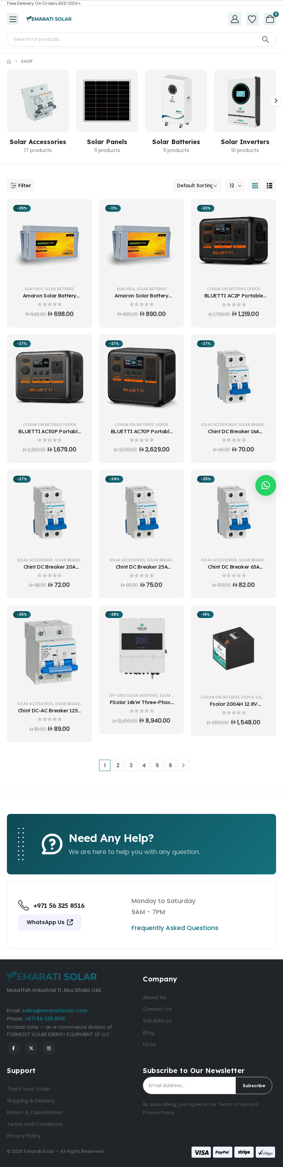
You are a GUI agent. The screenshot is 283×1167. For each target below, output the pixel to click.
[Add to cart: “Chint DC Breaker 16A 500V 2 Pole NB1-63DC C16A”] (262, 348)
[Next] (183, 765)
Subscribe (254, 1086)
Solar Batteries (176, 142)
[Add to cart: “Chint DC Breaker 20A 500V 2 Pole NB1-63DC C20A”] (78, 483)
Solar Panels (107, 142)
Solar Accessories (38, 142)
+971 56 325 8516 (45, 1018)
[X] (31, 1048)
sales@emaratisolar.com (54, 1010)
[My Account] (235, 19)
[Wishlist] (252, 19)
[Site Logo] (49, 19)
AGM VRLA (34, 289)
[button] (276, 100)
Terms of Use (233, 1104)
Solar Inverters (245, 142)
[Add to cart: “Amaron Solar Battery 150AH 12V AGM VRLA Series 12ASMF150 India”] (170, 212)
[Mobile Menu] (13, 19)
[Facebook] (13, 1048)
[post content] (49, 241)
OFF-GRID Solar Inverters (133, 695)
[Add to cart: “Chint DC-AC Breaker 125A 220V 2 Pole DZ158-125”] (78, 619)
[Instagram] (48, 1048)
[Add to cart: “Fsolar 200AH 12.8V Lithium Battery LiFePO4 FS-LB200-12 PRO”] (262, 619)
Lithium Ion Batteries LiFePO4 (233, 289)
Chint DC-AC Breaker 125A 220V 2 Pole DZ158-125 (49, 714)
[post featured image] (38, 101)
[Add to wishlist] (78, 229)
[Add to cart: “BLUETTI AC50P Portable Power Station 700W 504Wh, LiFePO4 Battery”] (78, 348)
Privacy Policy (159, 1112)
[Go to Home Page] (9, 61)
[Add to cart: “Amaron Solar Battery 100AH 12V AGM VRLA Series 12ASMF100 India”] (78, 212)
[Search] (265, 39)
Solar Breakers (254, 424)
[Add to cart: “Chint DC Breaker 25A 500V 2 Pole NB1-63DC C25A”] (170, 483)
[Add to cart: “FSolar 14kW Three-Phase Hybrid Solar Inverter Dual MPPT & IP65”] (170, 619)
